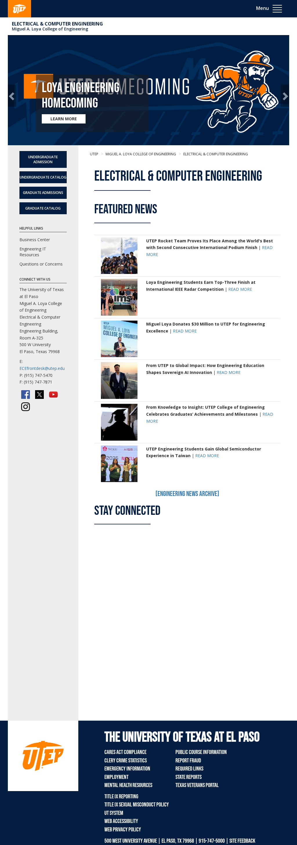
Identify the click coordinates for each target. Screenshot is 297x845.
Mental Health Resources (128, 785)
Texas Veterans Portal (197, 785)
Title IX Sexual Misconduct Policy (136, 804)
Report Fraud (188, 760)
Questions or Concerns (41, 264)
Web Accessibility (121, 821)
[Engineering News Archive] (187, 494)
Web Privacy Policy (122, 829)
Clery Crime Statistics (125, 760)
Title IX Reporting (121, 796)
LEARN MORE (63, 118)
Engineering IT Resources (32, 251)
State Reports (188, 777)
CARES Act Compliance (125, 752)
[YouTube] (53, 394)
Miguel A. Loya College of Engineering (50, 29)
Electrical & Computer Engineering (57, 24)
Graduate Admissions (43, 192)
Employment (116, 777)
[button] (12, 96)
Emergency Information (127, 768)
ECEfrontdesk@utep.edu (42, 368)
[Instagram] (25, 407)
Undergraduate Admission (43, 159)
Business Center (34, 239)
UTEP (94, 154)
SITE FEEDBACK (242, 840)
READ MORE (240, 289)
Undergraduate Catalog (43, 177)
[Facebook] (25, 394)
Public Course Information (201, 752)
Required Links (189, 768)
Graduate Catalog (43, 208)
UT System (113, 813)
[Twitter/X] (39, 394)
